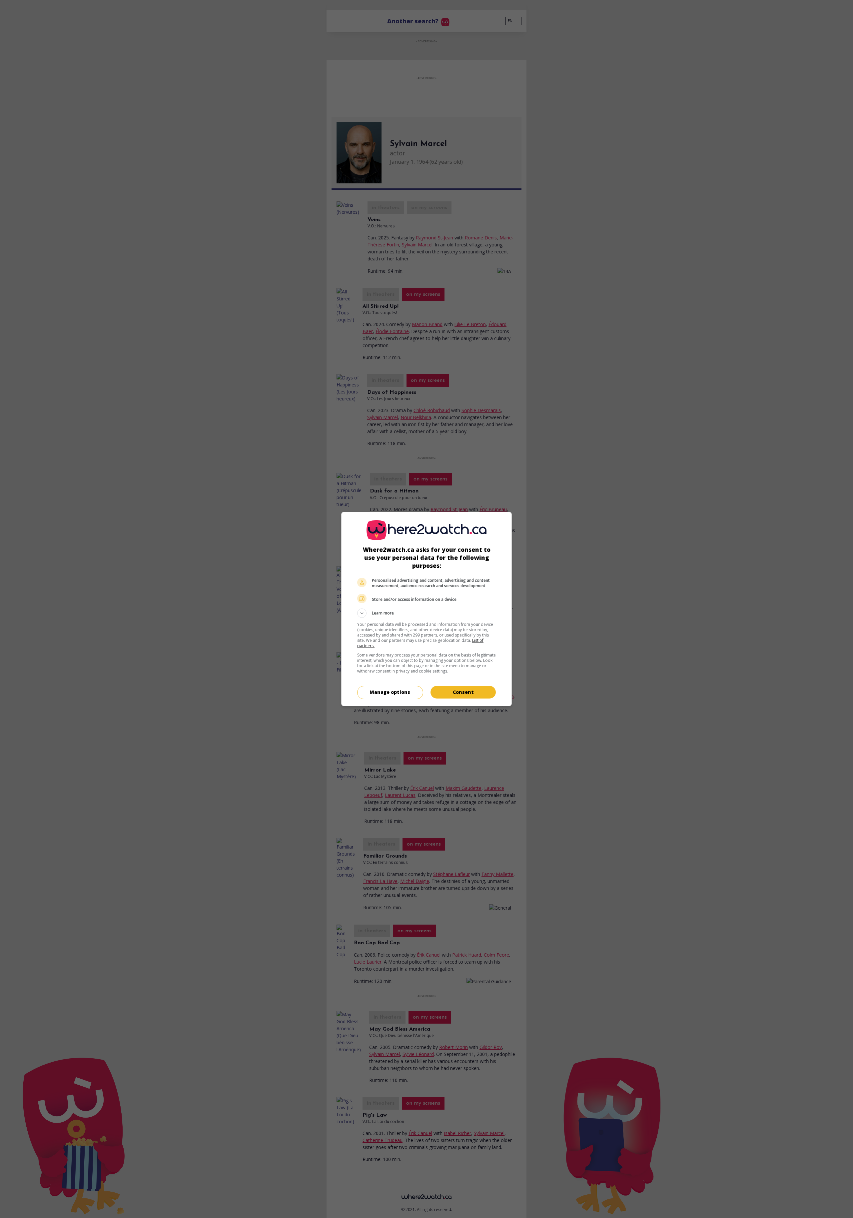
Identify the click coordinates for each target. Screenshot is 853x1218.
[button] (426, 613)
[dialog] (426, 609)
